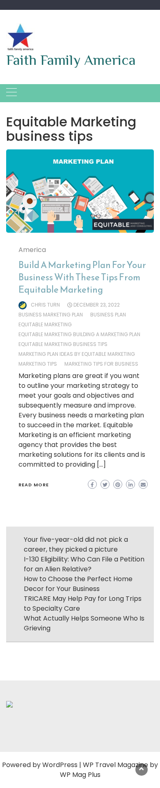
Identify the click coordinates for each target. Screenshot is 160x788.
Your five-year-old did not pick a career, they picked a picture (76, 544)
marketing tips (37, 363)
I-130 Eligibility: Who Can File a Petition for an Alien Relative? (84, 564)
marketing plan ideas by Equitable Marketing (76, 353)
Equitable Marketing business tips (62, 344)
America (32, 249)
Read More (33, 484)
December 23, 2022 (96, 304)
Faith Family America (71, 60)
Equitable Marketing (45, 324)
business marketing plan (50, 314)
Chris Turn (45, 304)
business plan (108, 314)
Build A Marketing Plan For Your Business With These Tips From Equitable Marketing (82, 277)
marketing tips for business (101, 363)
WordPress (60, 765)
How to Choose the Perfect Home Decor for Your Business (78, 583)
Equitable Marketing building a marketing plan (79, 334)
